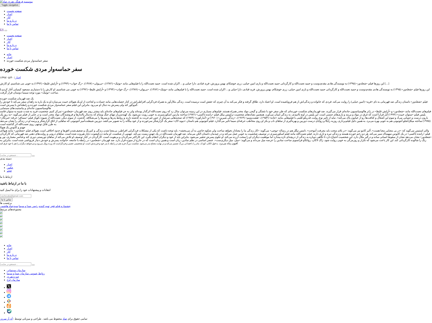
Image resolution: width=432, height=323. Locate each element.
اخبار (9, 14)
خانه (9, 54)
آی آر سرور (6, 318)
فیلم (9, 170)
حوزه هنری (13, 276)
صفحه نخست (14, 11)
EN (2, 29)
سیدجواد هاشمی (9, 206)
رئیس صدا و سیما (28, 206)
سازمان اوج (13, 279)
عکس (10, 167)
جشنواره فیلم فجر (60, 206)
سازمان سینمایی (16, 270)
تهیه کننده (44, 206)
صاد (65, 318)
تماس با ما (12, 23)
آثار (8, 17)
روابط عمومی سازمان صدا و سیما (26, 273)
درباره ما (12, 20)
